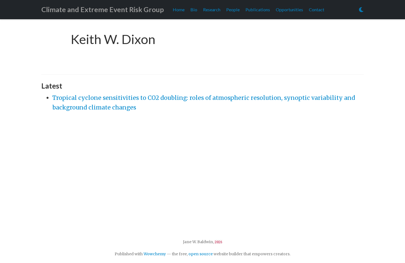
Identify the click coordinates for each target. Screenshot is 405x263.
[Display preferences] (361, 10)
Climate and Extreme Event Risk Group (102, 9)
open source (200, 253)
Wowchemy (155, 253)
